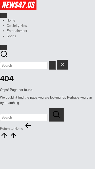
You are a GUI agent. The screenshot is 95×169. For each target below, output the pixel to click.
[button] (52, 65)
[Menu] (3, 15)
